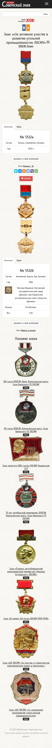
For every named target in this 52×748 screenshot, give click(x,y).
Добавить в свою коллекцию (26, 159)
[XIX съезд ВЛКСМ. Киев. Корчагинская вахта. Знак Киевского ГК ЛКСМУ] (26, 359)
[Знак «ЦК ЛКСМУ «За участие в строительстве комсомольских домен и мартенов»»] (26, 641)
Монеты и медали (28, 330)
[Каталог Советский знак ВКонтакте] (24, 27)
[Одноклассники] (24, 171)
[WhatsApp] (36, 171)
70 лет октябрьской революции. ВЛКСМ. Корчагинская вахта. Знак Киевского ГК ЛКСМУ (26, 515)
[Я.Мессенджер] (16, 171)
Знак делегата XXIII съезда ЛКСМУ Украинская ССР (26, 467)
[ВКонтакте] (20, 171)
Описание (8, 126)
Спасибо (27, 178)
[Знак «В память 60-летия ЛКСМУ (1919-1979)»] (26, 596)
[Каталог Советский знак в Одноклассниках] (28, 27)
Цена (19, 126)
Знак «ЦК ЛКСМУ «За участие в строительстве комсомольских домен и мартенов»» (26, 664)
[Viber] (32, 171)
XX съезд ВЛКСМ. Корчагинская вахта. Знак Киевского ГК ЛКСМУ (26, 430)
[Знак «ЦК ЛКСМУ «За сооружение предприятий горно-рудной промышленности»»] (26, 688)
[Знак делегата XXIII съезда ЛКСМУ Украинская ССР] (26, 448)
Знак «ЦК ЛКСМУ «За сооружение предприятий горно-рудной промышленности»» (26, 712)
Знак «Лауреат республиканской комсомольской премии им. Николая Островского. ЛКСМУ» (26, 571)
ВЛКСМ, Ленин (26, 46)
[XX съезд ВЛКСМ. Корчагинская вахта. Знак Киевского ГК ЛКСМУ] (26, 406)
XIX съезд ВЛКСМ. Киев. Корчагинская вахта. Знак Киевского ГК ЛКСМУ (26, 383)
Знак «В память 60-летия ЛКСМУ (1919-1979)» (26, 618)
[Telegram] (28, 171)
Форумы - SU (28, 166)
